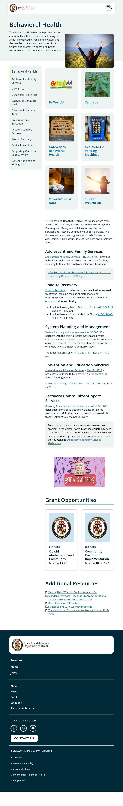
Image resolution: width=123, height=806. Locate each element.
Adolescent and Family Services (24, 80)
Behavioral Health (24, 71)
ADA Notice (16, 757)
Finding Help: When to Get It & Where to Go (72, 592)
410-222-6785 (90, 256)
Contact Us (24, 738)
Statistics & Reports (22, 708)
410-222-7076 (98, 406)
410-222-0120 (94, 332)
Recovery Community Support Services (67, 406)
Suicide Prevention (22, 145)
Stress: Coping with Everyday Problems (70, 606)
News (14, 667)
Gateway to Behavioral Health (24, 102)
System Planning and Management (23, 162)
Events (14, 697)
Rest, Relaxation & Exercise (63, 603)
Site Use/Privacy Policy (22, 763)
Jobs (13, 673)
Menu (109, 10)
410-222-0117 (82, 352)
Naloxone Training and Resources (64, 383)
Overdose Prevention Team (24, 112)
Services (16, 660)
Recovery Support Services (22, 131)
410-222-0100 (106, 307)
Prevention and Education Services (64, 370)
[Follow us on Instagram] (23, 728)
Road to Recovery (21, 139)
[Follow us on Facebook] (13, 728)
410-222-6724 (94, 370)
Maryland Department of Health (27, 774)
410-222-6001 (105, 314)
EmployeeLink (17, 780)
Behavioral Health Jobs (25, 94)
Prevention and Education (20, 121)
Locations (16, 702)
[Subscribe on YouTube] (33, 728)
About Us (15, 686)
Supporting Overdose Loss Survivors (24, 153)
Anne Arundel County (21, 769)
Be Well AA (18, 88)
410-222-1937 (94, 383)
